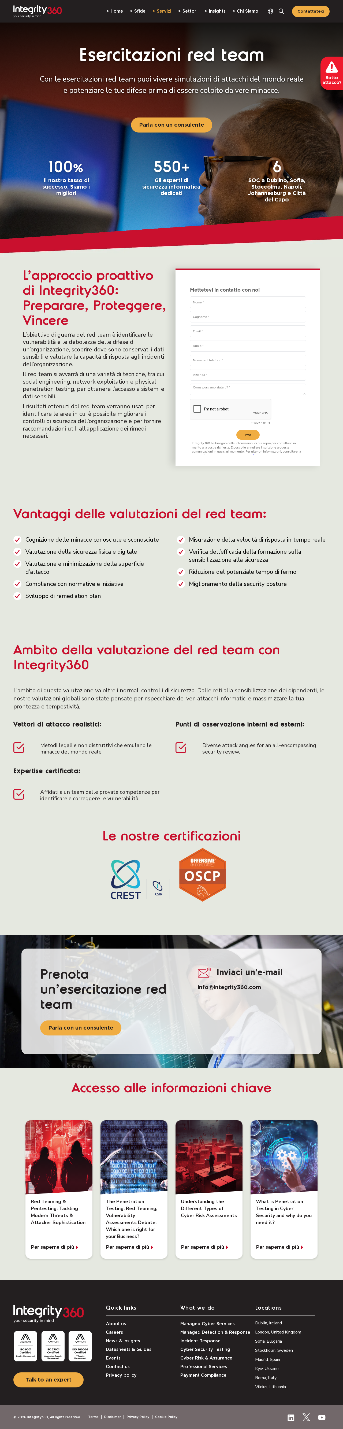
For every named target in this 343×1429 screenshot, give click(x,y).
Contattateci (310, 11)
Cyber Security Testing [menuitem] (205, 1349)
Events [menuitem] (113, 1358)
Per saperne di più (52, 1247)
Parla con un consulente (171, 125)
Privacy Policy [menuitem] (138, 1417)
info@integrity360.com (229, 987)
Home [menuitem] (117, 11)
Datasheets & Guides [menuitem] (128, 1349)
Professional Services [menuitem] (203, 1367)
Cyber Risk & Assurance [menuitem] (206, 1358)
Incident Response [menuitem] (200, 1341)
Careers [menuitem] (114, 1332)
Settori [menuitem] (189, 11)
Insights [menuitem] (217, 11)
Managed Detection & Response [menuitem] (215, 1332)
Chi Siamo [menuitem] (247, 11)
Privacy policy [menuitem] (121, 1375)
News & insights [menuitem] (123, 1341)
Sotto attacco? (331, 80)
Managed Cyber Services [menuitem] (207, 1324)
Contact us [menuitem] (118, 1367)
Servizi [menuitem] (164, 11)
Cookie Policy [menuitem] (166, 1417)
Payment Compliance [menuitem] (203, 1375)
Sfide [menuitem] (140, 11)
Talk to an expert (48, 1380)
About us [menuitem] (116, 1324)
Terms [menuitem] (93, 1417)
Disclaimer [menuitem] (112, 1417)
